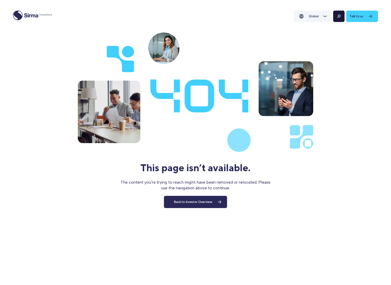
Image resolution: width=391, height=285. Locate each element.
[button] (313, 16)
